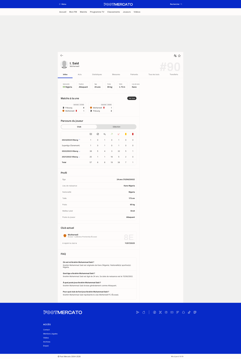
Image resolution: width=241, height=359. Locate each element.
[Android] (138, 312)
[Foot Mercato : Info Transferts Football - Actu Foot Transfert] (118, 4)
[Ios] (143, 312)
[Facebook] (154, 312)
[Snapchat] (183, 312)
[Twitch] (195, 312)
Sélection (116, 127)
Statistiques (97, 74)
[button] (63, 4)
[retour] (61, 55)
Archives (46, 342)
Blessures (116, 74)
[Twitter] (160, 312)
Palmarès (134, 74)
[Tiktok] (189, 312)
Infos (65, 74)
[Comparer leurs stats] (175, 55)
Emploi (46, 346)
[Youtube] (172, 312)
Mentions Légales (50, 334)
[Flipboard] (177, 312)
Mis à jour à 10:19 (177, 356)
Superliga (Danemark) (71, 145)
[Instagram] (166, 312)
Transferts (174, 74)
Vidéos (46, 338)
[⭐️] (179, 55)
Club (79, 127)
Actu (80, 74)
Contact (46, 330)
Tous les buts (153, 74)
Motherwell (74, 66)
